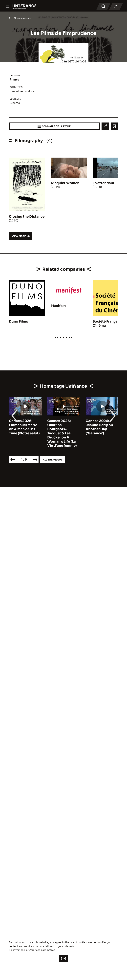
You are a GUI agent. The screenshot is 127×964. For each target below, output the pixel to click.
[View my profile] (115, 6)
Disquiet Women (65, 183)
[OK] (63, 958)
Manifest (58, 306)
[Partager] (105, 126)
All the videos (52, 459)
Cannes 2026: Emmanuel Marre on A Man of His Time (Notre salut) (24, 427)
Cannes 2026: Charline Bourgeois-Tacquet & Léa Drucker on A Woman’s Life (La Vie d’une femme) (62, 433)
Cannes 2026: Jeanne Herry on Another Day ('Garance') (99, 427)
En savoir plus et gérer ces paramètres (32, 949)
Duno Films (18, 321)
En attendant (103, 183)
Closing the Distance (26, 217)
